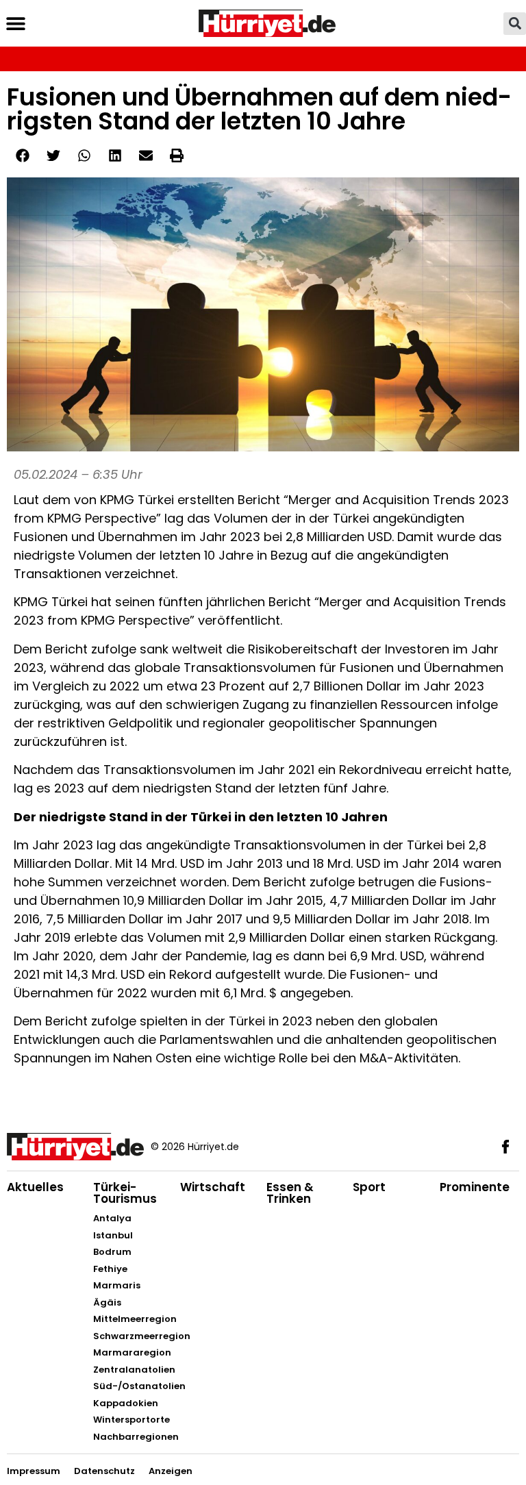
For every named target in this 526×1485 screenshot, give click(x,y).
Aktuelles (35, 1187)
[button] (15, 23)
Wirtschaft (212, 1187)
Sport (369, 1187)
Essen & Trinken (290, 1193)
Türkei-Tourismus (125, 1193)
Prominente (475, 1187)
